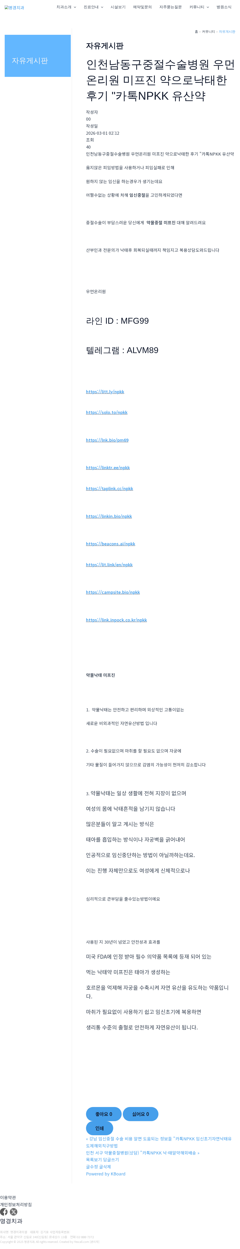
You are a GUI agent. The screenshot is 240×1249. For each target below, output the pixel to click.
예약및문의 (142, 7)
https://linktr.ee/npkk (108, 467)
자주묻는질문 (170, 7)
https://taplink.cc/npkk (109, 488)
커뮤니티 (196, 7)
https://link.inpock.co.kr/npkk (116, 620)
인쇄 (99, 1128)
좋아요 (103, 1114)
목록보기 (94, 1159)
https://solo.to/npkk (107, 412)
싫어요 (140, 1114)
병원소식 (224, 7)
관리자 (94, 1242)
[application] (73, 7)
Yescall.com (81, 1242)
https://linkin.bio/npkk (109, 516)
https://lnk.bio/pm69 (107, 440)
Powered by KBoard (105, 1173)
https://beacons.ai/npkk (110, 543)
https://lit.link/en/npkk (109, 564)
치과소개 (63, 7)
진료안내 (91, 7)
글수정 (92, 1166)
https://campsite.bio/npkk (113, 592)
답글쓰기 (111, 1159)
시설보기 (118, 7)
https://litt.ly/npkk (105, 391)
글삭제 (105, 1166)
